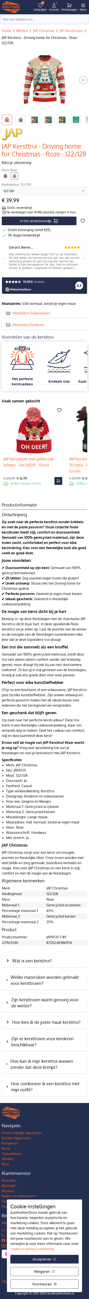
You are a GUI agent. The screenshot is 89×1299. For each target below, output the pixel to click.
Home (6, 31)
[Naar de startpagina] (11, 7)
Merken (22, 31)
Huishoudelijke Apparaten (22, 1133)
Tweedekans (11, 1153)
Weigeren (42, 1271)
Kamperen (10, 1143)
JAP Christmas (43, 31)
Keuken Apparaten (16, 1138)
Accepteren (42, 1259)
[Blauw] (5, 176)
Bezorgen (9, 1185)
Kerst (6, 1148)
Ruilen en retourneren (19, 1196)
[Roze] (14, 176)
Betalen (8, 1191)
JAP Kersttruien (71, 31)
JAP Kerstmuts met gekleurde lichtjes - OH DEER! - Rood (28, 462)
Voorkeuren (42, 1284)
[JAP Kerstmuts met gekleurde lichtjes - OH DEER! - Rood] (33, 430)
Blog (5, 1164)
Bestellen (9, 1180)
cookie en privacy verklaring (32, 1249)
